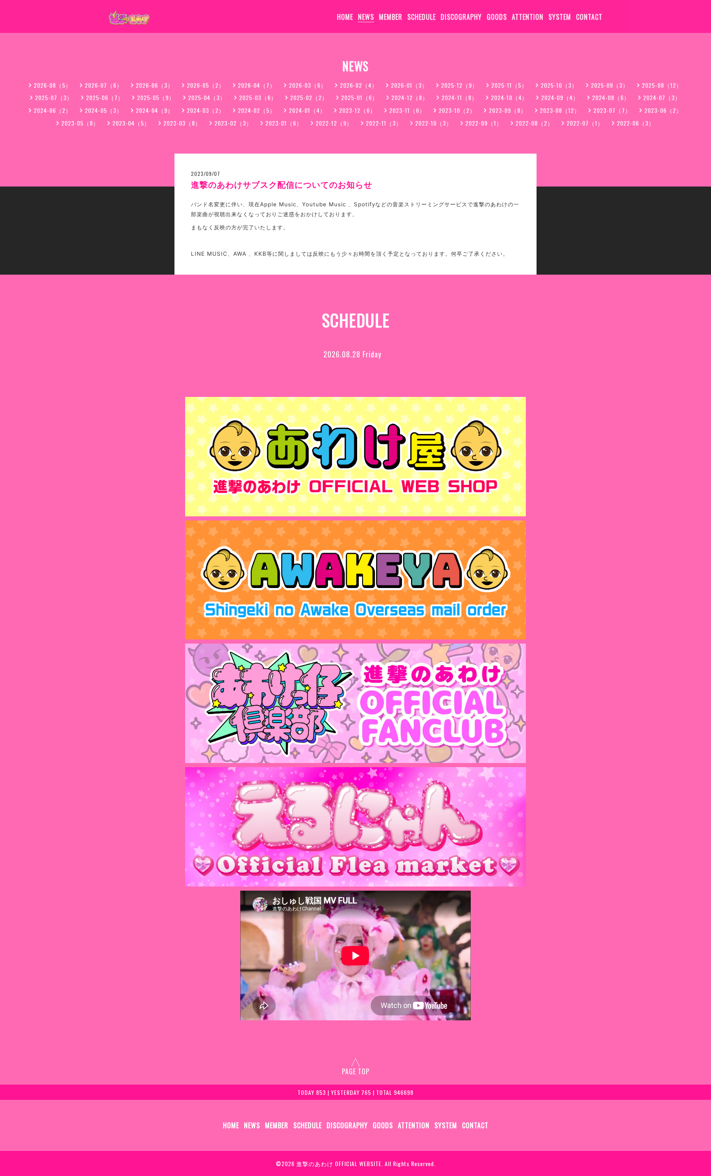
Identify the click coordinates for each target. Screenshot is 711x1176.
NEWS (366, 17)
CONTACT (589, 17)
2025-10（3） (559, 85)
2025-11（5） (509, 85)
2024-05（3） (104, 110)
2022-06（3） (636, 123)
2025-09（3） (610, 85)
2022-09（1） (483, 123)
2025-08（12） (662, 85)
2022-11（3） (384, 123)
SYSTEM (559, 17)
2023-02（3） (233, 123)
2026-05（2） (206, 85)
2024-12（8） (409, 97)
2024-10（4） (509, 97)
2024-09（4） (560, 97)
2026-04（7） (257, 85)
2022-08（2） (534, 123)
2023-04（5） (131, 123)
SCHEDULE (421, 17)
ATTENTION (528, 17)
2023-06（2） (663, 110)
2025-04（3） (207, 97)
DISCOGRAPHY (461, 17)
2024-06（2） (53, 110)
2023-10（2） (457, 110)
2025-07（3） (54, 97)
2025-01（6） (359, 97)
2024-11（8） (459, 97)
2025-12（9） (459, 85)
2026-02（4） (359, 85)
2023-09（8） (508, 110)
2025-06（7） (105, 97)
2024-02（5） (257, 110)
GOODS (497, 17)
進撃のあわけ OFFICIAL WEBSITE (338, 1163)
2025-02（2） (309, 97)
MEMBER (390, 17)
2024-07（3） (662, 97)
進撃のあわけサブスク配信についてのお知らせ (281, 185)
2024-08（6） (611, 97)
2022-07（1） (585, 123)
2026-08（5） (53, 85)
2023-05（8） (80, 123)
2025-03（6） (258, 97)
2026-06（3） (155, 85)
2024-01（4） (307, 110)
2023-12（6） (357, 110)
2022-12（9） (334, 123)
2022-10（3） (433, 123)
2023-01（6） (283, 123)
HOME (345, 17)
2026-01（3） (409, 85)
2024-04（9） (155, 110)
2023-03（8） (182, 123)
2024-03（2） (206, 110)
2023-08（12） (560, 110)
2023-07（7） (612, 110)
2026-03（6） (308, 85)
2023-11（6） (407, 110)
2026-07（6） (104, 85)
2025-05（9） (156, 97)
